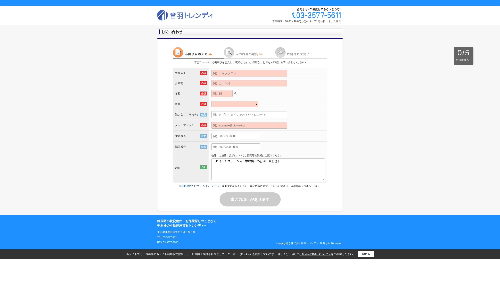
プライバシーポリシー (209, 186)
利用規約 (186, 186)
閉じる (366, 254)
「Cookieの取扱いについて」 (315, 254)
